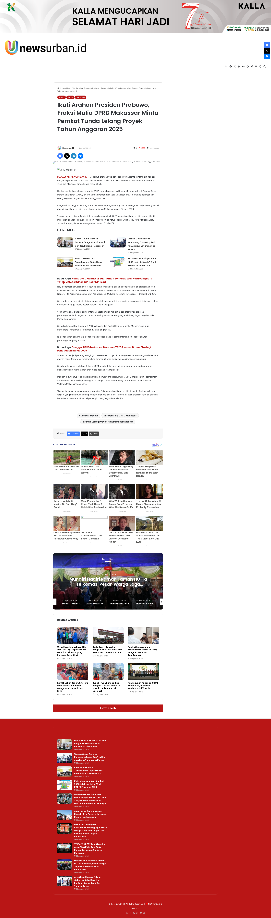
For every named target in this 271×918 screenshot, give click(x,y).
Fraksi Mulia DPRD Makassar (120, 415)
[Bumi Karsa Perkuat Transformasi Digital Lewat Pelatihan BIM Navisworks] (65, 262)
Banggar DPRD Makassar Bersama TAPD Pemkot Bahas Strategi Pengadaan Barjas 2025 (104, 349)
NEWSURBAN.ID (79, 176)
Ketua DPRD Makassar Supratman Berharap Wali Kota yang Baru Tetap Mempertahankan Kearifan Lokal (104, 280)
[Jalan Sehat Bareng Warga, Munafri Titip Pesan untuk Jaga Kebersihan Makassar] (64, 815)
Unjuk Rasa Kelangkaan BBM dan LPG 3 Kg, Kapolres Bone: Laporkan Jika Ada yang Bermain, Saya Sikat (72, 651)
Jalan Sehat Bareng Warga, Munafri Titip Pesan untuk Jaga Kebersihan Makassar (90, 814)
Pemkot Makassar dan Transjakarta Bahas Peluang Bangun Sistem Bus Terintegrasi (142, 651)
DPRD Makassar (89, 415)
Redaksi (135, 908)
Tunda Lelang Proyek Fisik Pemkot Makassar (108, 421)
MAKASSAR (63, 176)
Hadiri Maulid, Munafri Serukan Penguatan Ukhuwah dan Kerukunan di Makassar (90, 242)
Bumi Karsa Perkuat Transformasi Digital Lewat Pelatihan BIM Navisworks (89, 262)
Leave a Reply (108, 708)
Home (62, 88)
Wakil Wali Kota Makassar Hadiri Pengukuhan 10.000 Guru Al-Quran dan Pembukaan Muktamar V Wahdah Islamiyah (90, 799)
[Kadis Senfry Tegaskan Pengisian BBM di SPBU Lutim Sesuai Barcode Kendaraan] (108, 635)
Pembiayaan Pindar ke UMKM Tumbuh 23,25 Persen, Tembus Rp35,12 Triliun (143, 686)
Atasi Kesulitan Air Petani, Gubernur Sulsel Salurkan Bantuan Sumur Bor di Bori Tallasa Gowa (87, 881)
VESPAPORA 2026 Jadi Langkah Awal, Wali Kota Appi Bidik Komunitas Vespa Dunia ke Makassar (90, 848)
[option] (108, 581)
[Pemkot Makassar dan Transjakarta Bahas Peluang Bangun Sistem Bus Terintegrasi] (143, 635)
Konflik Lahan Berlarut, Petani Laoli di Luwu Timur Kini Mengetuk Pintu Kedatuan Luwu (72, 687)
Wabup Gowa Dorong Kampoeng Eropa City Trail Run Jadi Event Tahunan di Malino (90, 757)
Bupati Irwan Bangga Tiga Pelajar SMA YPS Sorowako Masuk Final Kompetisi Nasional (106, 687)
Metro (61, 97)
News (68, 88)
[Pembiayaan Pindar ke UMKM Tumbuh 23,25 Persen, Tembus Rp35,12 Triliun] (143, 671)
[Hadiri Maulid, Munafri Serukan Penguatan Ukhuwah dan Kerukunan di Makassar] (65, 242)
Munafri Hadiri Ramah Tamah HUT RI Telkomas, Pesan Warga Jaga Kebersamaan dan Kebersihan (108, 584)
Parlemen (81, 97)
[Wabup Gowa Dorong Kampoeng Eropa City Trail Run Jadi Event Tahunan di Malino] (118, 242)
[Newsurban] (45, 48)
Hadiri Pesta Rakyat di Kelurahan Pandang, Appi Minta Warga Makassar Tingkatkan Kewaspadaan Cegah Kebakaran (90, 830)
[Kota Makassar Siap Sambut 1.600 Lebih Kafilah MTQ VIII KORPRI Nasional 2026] (118, 262)
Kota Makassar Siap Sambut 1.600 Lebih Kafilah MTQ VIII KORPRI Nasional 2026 (143, 262)
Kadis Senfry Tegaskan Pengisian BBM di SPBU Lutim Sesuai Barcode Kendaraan (107, 650)
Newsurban (67, 148)
